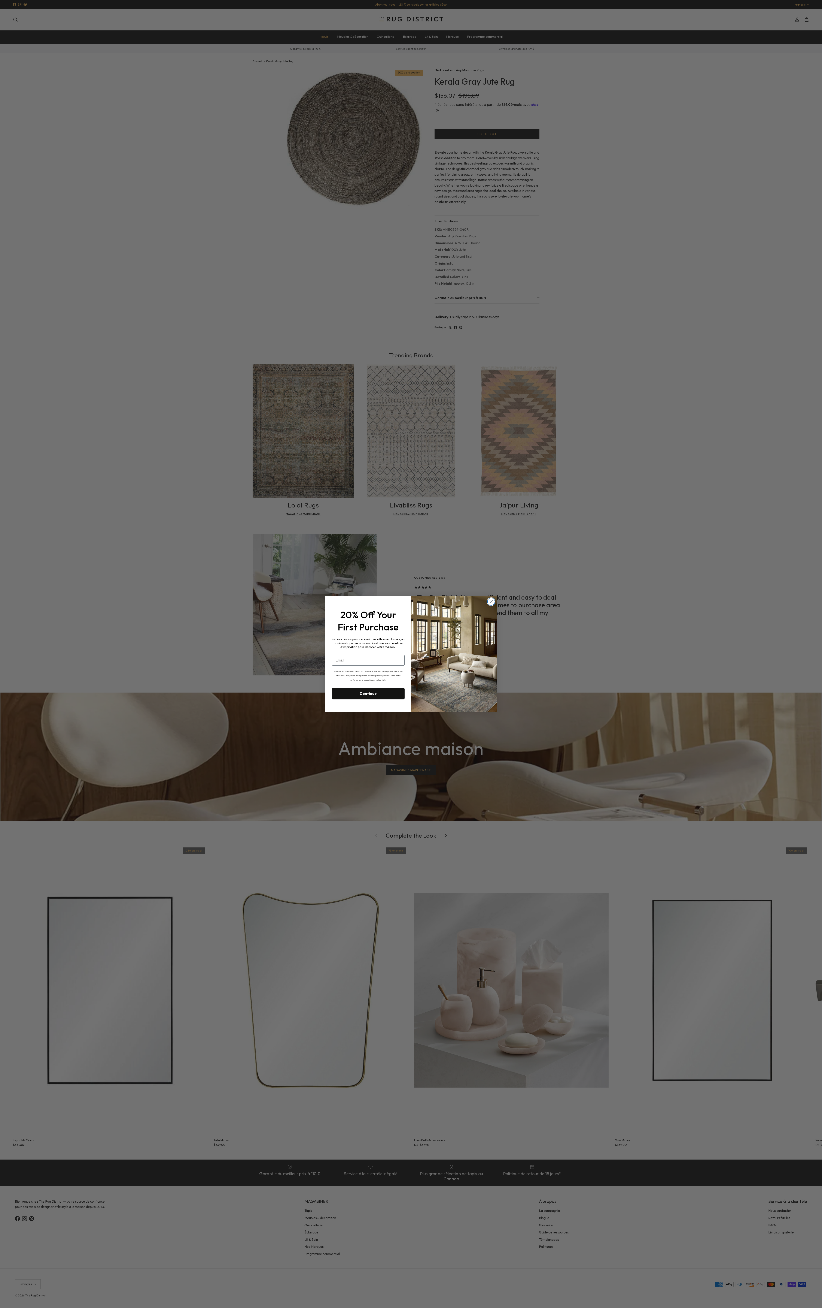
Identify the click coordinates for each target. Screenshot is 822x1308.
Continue (368, 693)
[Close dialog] (491, 601)
